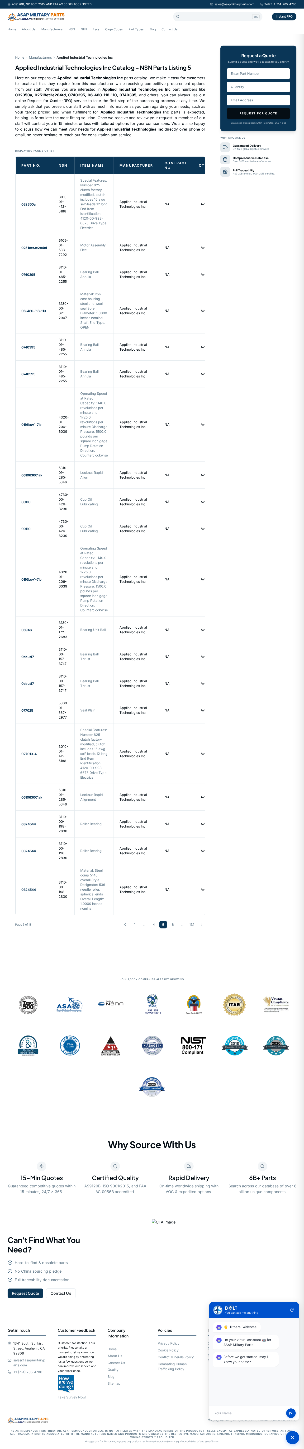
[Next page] (201, 924)
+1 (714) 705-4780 (27, 1372)
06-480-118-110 (33, 311)
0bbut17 (27, 657)
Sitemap (114, 1383)
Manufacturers (52, 29)
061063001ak (31, 475)
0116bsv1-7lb (31, 425)
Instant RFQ (284, 16)
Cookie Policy (168, 1350)
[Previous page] (125, 924)
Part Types (136, 29)
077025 (27, 710)
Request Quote (25, 1293)
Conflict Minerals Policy (176, 1357)
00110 (25, 502)
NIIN (84, 29)
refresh (292, 1310)
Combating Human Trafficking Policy (172, 1366)
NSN (71, 29)
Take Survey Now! (72, 1397)
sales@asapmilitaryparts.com (234, 4)
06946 (26, 630)
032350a (28, 204)
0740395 (28, 275)
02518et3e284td (34, 248)
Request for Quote (258, 113)
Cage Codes (114, 29)
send (291, 1413)
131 (191, 924)
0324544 (28, 824)
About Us (29, 29)
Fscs (96, 29)
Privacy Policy (169, 1343)
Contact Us (170, 29)
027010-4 (28, 754)
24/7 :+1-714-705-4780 (280, 4)
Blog (152, 29)
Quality (113, 1370)
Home (12, 29)
